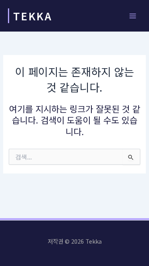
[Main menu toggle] (132, 16)
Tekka (32, 15)
